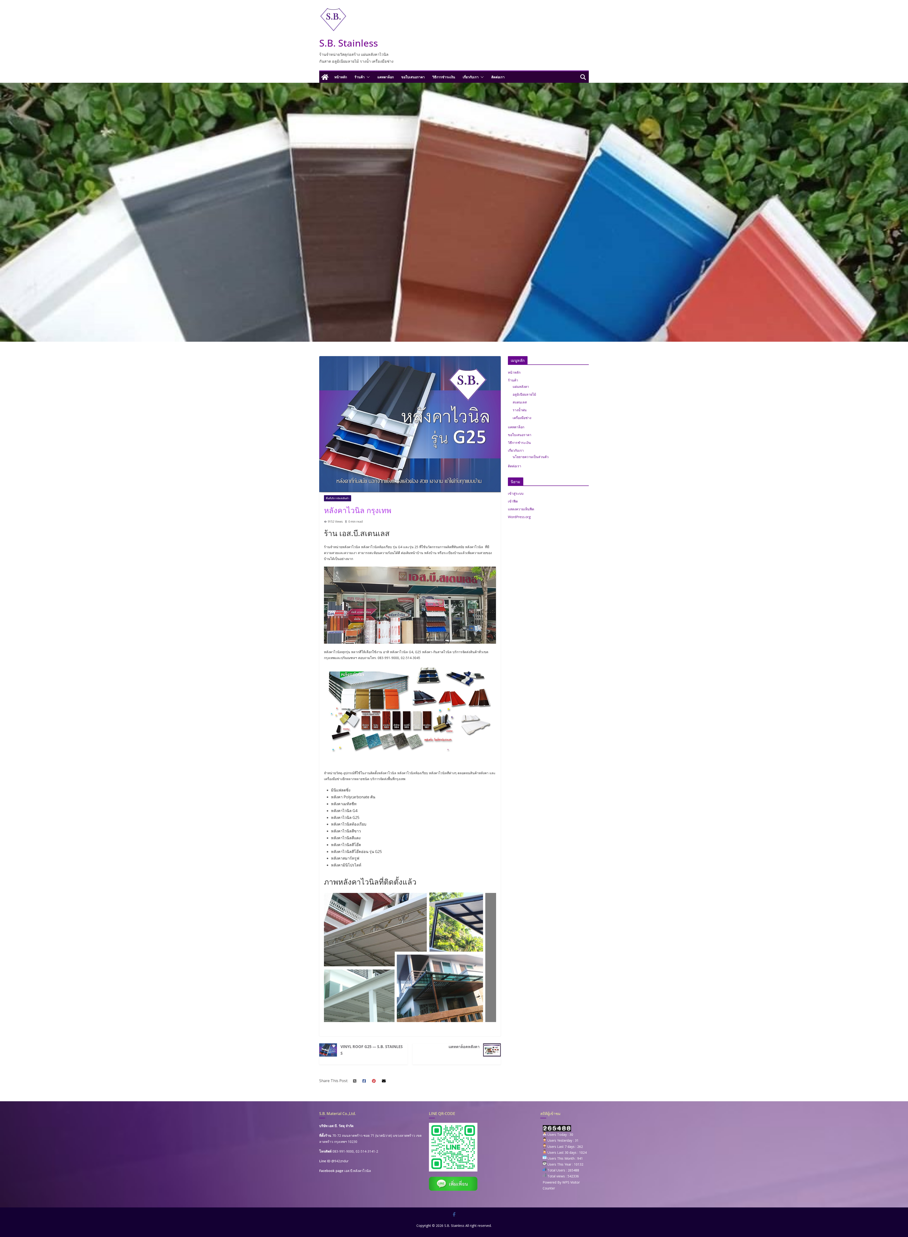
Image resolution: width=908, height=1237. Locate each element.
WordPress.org (519, 517)
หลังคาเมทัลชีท (344, 803)
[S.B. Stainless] (325, 77)
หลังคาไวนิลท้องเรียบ (348, 824)
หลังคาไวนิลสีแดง (346, 837)
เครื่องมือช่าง (522, 417)
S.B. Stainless (348, 42)
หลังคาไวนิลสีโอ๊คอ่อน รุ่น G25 (356, 851)
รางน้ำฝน (520, 410)
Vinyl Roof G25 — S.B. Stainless (371, 1050)
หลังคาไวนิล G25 (345, 817)
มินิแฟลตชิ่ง (340, 790)
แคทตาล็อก (385, 77)
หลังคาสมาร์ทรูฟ (345, 858)
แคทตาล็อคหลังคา (464, 1046)
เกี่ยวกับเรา (471, 77)
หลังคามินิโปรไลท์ (346, 865)
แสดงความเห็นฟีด (521, 509)
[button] (367, 77)
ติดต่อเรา (498, 77)
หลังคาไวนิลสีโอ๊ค (346, 844)
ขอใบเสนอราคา (413, 77)
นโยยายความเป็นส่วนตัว (531, 457)
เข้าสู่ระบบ (516, 493)
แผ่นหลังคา (521, 386)
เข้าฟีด (513, 501)
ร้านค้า (359, 77)
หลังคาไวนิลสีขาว (346, 831)
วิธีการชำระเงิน (443, 77)
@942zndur (340, 1161)
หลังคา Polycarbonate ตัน (353, 797)
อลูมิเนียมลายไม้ (524, 394)
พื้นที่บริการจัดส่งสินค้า (337, 498)
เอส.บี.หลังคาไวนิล (357, 1170)
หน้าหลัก (340, 77)
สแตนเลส (520, 402)
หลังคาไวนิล (387, 773)
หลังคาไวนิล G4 (344, 810)
